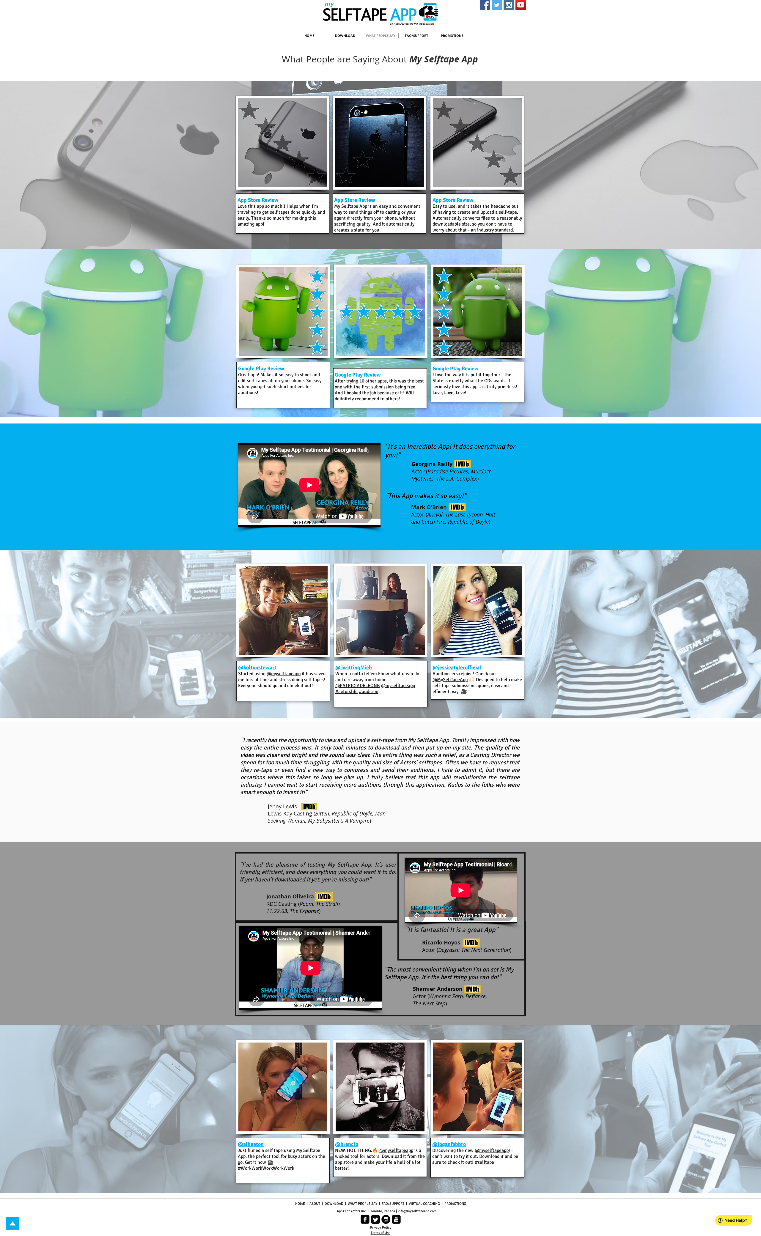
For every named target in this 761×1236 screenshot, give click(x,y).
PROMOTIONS (455, 1204)
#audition (368, 692)
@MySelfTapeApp (450, 680)
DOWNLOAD (334, 1204)
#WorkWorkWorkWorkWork (266, 1168)
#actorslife (346, 692)
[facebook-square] (365, 1219)
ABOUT (315, 1204)
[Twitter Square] (375, 1219)
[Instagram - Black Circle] (385, 1219)
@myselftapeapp (284, 674)
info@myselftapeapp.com (417, 1211)
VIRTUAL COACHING (424, 1204)
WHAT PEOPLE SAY (362, 1204)
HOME (300, 1204)
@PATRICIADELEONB (357, 686)
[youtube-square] (396, 1219)
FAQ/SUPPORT (393, 1204)
